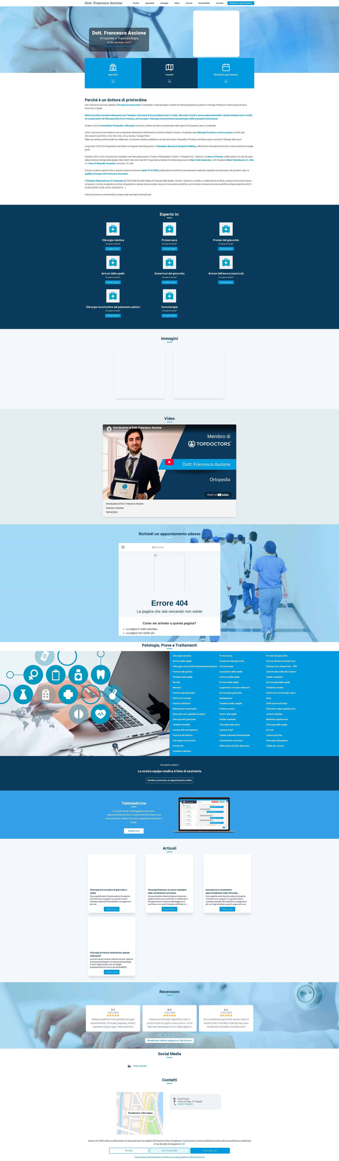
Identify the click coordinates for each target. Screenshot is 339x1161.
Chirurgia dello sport (229, 724)
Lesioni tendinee (274, 714)
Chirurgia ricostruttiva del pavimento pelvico (195, 666)
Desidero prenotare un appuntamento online (170, 780)
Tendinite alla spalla (182, 677)
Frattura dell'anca (181, 703)
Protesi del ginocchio (276, 656)
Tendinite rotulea (274, 687)
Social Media (204, 3)
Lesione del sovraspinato (185, 730)
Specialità (149, 3)
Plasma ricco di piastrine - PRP (281, 666)
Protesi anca (225, 656)
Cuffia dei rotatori (275, 746)
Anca (268, 698)
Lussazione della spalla (230, 671)
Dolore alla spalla (228, 714)
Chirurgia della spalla (276, 724)
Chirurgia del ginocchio (184, 719)
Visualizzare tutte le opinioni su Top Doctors (169, 1040)
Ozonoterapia (226, 666)
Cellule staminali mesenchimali (234, 735)
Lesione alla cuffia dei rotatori (281, 671)
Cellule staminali (227, 719)
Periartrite (178, 746)
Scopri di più (113, 249)
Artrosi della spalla (182, 661)
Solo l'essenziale (169, 1150)
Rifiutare (129, 1150)
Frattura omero (227, 709)
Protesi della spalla (228, 682)
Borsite (176, 682)
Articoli (189, 3)
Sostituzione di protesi (230, 740)
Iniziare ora (133, 831)
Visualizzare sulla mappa (140, 1113)
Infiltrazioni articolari (276, 703)
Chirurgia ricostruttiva (184, 740)
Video (176, 3)
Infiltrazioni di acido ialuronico (234, 746)
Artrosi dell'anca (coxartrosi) (280, 661)
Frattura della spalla (229, 677)
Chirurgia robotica (182, 656)
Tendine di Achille (181, 724)
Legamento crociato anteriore (234, 687)
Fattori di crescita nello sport (281, 693)
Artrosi (269, 730)
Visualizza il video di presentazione (119, 46)
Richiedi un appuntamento (241, 3)
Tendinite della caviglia (230, 703)
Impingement (225, 698)
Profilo (136, 3)
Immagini (164, 3)
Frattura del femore (183, 735)
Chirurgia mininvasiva (276, 740)
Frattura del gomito (182, 671)
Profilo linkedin (140, 1066)
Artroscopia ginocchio (230, 693)
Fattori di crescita (182, 698)
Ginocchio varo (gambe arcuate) (189, 714)
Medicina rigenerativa (277, 719)
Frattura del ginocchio (184, 693)
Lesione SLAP (226, 730)
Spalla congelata (274, 677)
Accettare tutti (210, 1150)
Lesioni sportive (274, 735)
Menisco (177, 687)
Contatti (219, 3)
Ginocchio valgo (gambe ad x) (280, 709)
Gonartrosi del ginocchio (231, 661)
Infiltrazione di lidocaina (184, 709)
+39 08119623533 (185, 1104)
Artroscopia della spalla (278, 682)
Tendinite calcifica (182, 751)
